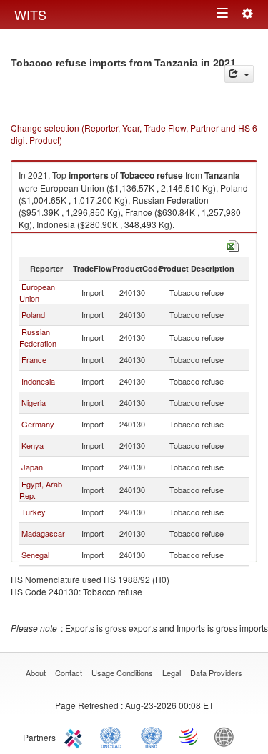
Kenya (32, 445)
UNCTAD (113, 736)
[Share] (239, 74)
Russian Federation (37, 337)
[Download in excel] (233, 244)
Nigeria (33, 402)
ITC (75, 736)
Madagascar (43, 533)
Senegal (35, 554)
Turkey (33, 511)
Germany (37, 424)
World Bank (227, 736)
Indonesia (38, 381)
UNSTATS (151, 736)
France (33, 359)
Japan (32, 466)
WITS (30, 14)
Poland (33, 314)
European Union (37, 292)
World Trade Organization (189, 736)
